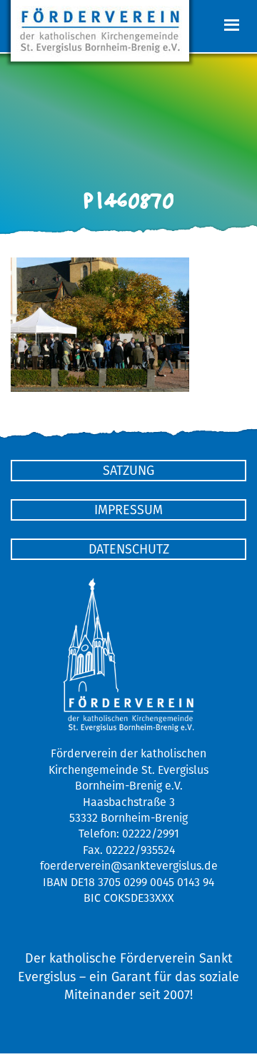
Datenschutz (129, 549)
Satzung (128, 470)
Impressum (128, 509)
